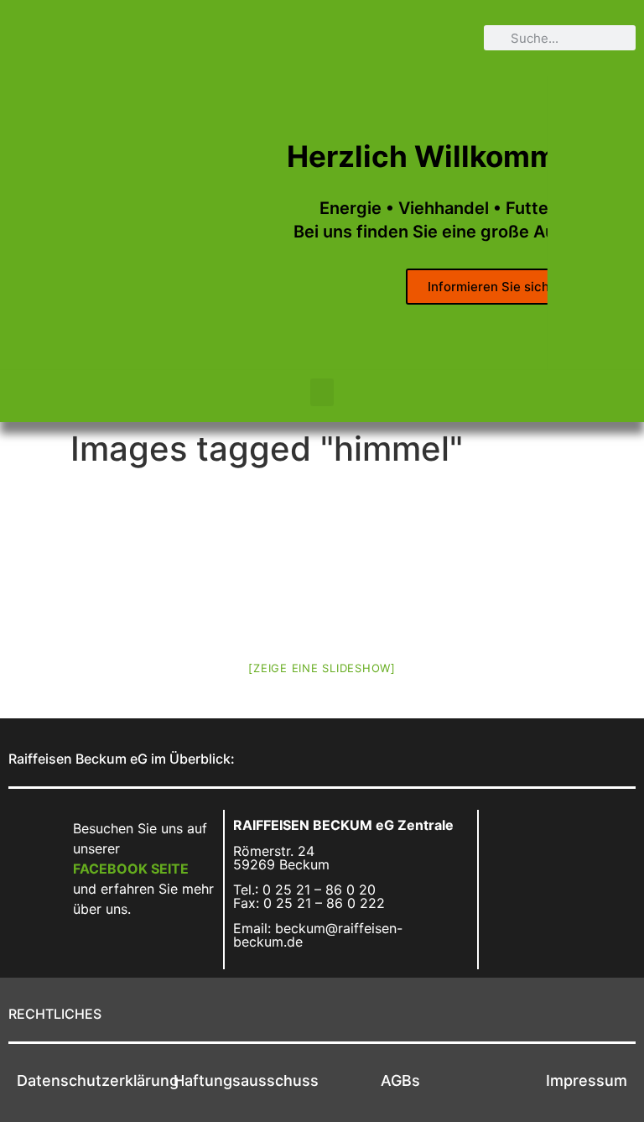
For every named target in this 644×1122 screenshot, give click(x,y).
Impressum (586, 1080)
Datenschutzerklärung (98, 1080)
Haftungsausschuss (246, 1080)
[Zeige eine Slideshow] (322, 668)
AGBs (400, 1080)
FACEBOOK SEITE (131, 868)
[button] (322, 392)
